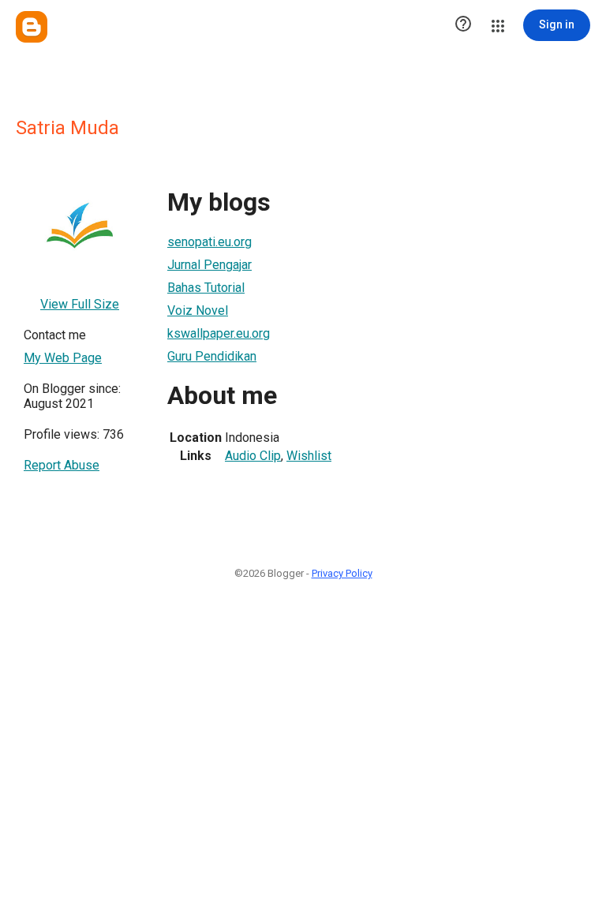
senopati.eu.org (209, 241)
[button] (463, 25)
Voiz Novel (197, 310)
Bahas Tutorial (206, 287)
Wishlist (308, 455)
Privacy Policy (342, 573)
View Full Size (79, 304)
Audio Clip (253, 455)
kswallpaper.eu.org (218, 333)
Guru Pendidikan (211, 356)
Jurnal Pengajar (209, 264)
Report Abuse (61, 465)
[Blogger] (31, 27)
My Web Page (63, 357)
